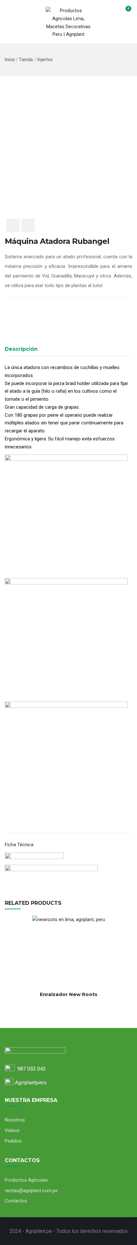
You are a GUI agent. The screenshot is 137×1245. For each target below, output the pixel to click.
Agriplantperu (30, 1083)
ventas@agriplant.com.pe (31, 1190)
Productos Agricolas (26, 1180)
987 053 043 (30, 1069)
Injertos (45, 59)
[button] (124, 11)
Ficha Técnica (19, 844)
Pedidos (13, 1141)
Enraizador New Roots (68, 994)
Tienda (26, 59)
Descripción (21, 349)
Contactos (16, 1201)
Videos (12, 1130)
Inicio (10, 59)
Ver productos (11, 980)
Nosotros (15, 1120)
